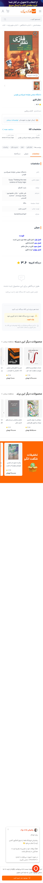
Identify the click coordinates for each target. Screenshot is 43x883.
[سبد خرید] (7, 11)
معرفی (26, 154)
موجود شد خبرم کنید (20, 878)
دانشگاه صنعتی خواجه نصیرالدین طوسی (27, 94)
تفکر (22, 147)
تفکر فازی (29, 147)
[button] (3, 360)
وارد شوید (30, 319)
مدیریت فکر (14, 147)
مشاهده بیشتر (8, 342)
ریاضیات (5, 147)
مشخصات (35, 154)
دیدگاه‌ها (17, 154)
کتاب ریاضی (28, 111)
